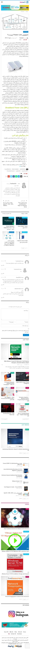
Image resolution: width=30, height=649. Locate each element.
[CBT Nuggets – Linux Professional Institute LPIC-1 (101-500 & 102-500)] (7, 391)
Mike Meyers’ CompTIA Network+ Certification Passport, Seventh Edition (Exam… (16, 362)
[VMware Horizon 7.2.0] (26, 483)
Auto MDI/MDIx (22, 169)
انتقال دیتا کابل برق (25, 170)
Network (26, 31)
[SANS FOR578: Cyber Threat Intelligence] (22, 376)
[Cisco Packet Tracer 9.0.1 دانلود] (21, 221)
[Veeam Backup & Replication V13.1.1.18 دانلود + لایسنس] (8, 221)
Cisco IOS (6, 632)
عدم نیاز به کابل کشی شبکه (11, 170)
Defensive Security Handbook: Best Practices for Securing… (12, 475)
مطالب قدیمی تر (25, 419)
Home (24, 632)
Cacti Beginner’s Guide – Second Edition (13, 487)
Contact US (13, 634)
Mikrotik (11, 632)
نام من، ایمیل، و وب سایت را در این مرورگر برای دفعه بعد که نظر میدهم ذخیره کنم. (15, 331)
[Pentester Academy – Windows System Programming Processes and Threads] (22, 391)
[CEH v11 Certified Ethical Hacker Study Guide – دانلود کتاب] (22, 407)
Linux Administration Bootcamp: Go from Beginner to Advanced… (13, 470)
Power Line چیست (8, 169)
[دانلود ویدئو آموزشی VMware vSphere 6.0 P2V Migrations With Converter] (15, 540)
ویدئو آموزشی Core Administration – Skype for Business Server (22, 205)
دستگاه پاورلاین (18, 170)
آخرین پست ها (4, 419)
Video (27, 372)
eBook (27, 344)
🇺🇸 (9, 634)
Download (24, 217)
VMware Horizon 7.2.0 (17, 481)
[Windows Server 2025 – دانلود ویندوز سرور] (21, 235)
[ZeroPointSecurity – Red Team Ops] (7, 407)
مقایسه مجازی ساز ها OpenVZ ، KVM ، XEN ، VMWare (8, 204)
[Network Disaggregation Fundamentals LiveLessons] (15, 585)
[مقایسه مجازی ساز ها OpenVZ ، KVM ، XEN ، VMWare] (26, 494)
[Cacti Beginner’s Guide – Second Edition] (26, 488)
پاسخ (2, 265)
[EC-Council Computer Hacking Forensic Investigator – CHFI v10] (7, 376)
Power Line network (15, 169)
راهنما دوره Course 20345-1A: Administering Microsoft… (12, 464)
